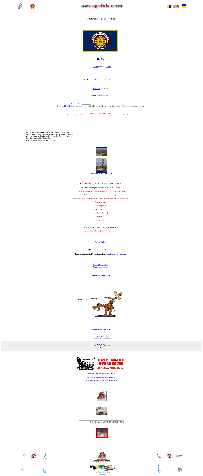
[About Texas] (33, 458)
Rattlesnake (99, 80)
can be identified (65, 106)
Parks (108, 95)
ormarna (104, 113)
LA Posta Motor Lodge (101, 336)
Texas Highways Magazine (115, 254)
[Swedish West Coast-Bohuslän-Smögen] (44, 459)
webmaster (102, 474)
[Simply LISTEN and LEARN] (169, 459)
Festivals (96, 89)
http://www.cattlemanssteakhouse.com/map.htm (101, 377)
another (140, 106)
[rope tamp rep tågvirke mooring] (179, 457)
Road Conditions (103, 275)
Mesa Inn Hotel (101, 344)
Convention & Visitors (104, 250)
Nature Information (100, 267)
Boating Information (100, 265)
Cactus (97, 242)
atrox (114, 80)
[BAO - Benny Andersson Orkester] (159, 473)
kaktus (103, 242)
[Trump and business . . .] (169, 8)
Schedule (100, 95)
